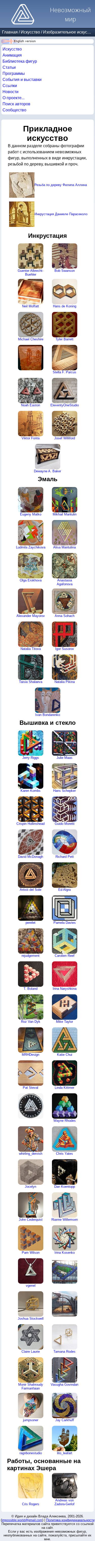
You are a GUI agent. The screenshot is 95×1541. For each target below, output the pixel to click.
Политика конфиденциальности (70, 1520)
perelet (30, 923)
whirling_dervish (30, 1153)
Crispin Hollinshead (30, 824)
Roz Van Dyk (30, 1022)
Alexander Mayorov (30, 616)
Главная (10, 32)
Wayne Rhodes (64, 1121)
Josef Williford (64, 438)
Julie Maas (64, 758)
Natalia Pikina (64, 682)
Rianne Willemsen (64, 1219)
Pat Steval (30, 1088)
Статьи (9, 67)
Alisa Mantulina (64, 547)
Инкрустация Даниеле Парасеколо (60, 214)
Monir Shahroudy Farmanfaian (30, 1386)
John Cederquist (31, 1219)
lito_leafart (64, 1453)
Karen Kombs (31, 791)
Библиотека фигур (20, 61)
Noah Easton (30, 405)
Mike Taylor (64, 1022)
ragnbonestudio (31, 1453)
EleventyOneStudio (64, 405)
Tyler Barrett (64, 339)
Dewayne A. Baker (47, 471)
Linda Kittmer (64, 1088)
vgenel (30, 1285)
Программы (14, 73)
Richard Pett (64, 857)
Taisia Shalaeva (30, 682)
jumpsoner (30, 1420)
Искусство (30, 32)
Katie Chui (64, 1055)
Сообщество (14, 110)
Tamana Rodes (64, 1351)
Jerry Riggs (30, 758)
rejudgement (31, 956)
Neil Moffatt (30, 306)
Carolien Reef (64, 956)
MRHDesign (30, 1055)
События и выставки (22, 79)
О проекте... (14, 98)
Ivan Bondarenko (47, 715)
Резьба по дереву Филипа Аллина (60, 185)
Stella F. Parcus (64, 372)
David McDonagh (30, 857)
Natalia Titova (31, 649)
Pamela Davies (64, 923)
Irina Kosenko (64, 1252)
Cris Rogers (30, 1504)
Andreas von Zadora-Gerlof (64, 1502)
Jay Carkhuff (64, 1420)
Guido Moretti (64, 824)
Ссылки (10, 85)
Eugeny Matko (30, 514)
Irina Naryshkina (65, 989)
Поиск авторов (16, 104)
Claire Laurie (31, 1351)
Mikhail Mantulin (65, 514)
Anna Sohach (64, 616)
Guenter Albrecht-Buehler (30, 272)
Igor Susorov (64, 649)
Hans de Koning (64, 306)
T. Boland (30, 989)
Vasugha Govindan (64, 1384)
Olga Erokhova (31, 580)
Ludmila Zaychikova (30, 547)
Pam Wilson (31, 1252)
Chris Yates (64, 1153)
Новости (10, 92)
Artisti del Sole (30, 890)
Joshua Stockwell (31, 1318)
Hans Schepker (64, 791)
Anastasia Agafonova (64, 582)
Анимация (12, 55)
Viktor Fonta (31, 438)
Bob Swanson (64, 271)
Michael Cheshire (30, 339)
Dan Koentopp (64, 1186)
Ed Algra (64, 890)
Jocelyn (30, 1186)
